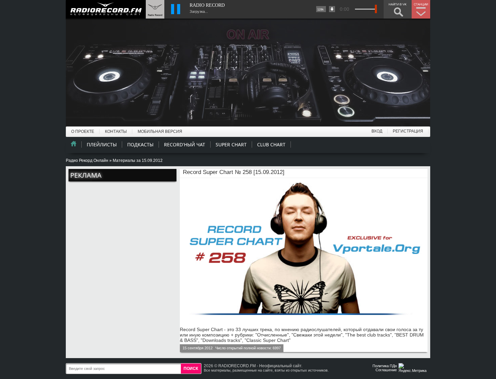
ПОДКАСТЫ (140, 144)
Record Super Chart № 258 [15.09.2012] (233, 172)
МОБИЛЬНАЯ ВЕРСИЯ (160, 131)
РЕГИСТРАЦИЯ (408, 131)
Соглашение (386, 370)
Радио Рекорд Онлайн (87, 160)
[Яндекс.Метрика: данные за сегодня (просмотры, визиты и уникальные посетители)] (413, 368)
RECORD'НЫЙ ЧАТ (184, 144)
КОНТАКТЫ (116, 131)
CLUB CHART (271, 144)
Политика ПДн (385, 366)
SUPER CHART (231, 144)
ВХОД (376, 131)
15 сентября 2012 (198, 348)
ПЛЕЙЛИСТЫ (102, 144)
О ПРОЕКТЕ (82, 131)
